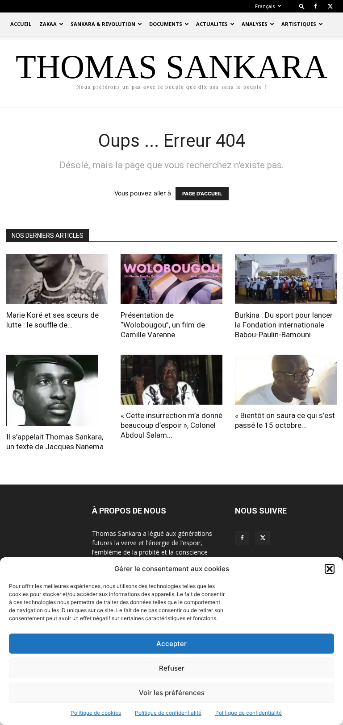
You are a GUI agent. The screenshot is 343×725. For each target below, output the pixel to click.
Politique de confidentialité (168, 712)
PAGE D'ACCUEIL (202, 194)
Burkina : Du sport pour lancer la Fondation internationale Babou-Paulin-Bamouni (284, 325)
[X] (330, 6)
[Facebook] (315, 6)
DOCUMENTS (165, 24)
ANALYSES (255, 24)
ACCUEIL (20, 24)
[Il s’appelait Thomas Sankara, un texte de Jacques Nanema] (57, 390)
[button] (329, 568)
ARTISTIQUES (298, 24)
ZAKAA (48, 24)
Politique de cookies (96, 712)
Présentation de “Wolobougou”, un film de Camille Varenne (163, 325)
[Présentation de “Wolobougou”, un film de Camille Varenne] (171, 279)
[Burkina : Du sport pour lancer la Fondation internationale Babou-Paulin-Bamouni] (286, 279)
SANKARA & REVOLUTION (103, 24)
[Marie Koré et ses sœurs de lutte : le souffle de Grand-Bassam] (57, 279)
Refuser (171, 668)
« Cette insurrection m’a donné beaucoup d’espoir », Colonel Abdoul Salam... (171, 425)
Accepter (171, 643)
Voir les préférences (172, 692)
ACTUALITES (212, 24)
